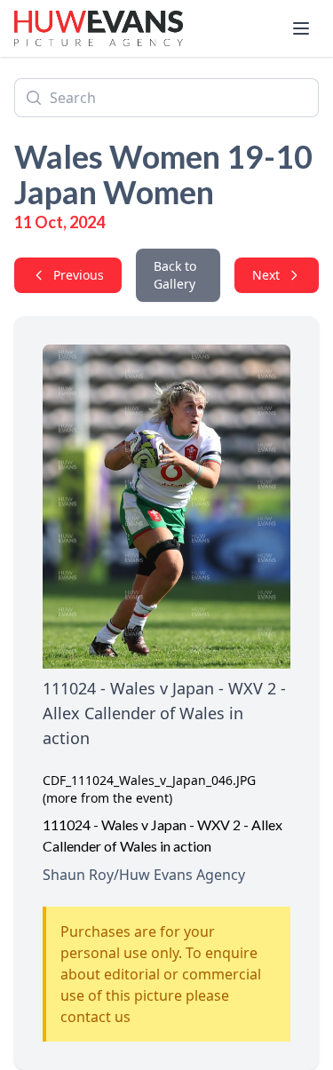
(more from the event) (107, 797)
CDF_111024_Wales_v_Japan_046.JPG (149, 780)
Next (266, 274)
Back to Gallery (175, 275)
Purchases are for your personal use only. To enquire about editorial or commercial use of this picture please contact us (160, 974)
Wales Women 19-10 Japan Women (163, 174)
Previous (78, 274)
